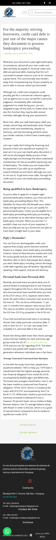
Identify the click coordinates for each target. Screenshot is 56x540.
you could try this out (36, 342)
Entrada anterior (28, 424)
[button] (7, 531)
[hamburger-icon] (25, 12)
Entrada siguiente (28, 432)
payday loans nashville (16, 53)
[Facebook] (45, 3)
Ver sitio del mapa (10, 497)
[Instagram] (50, 3)
